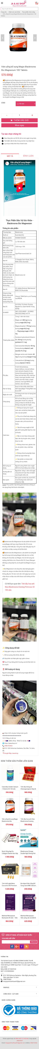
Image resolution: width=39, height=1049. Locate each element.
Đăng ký (33, 942)
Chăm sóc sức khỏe (14, 12)
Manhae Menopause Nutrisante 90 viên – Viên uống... (10, 918)
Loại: (3, 103)
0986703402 (8, 746)
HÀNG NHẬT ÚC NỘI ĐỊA (21, 1038)
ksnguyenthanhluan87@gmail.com (14, 981)
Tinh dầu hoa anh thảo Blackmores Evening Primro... (28, 821)
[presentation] (10, 156)
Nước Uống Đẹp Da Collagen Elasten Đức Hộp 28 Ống (10, 853)
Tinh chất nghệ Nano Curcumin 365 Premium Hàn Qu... (9, 885)
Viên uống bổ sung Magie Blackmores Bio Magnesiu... (10, 821)
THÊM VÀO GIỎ (21, 120)
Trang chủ (3, 12)
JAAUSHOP (19, 1040)
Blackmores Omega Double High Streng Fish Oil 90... (28, 853)
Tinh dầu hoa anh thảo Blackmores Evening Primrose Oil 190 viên (19, 587)
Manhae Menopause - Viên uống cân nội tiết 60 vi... (28, 918)
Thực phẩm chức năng (28, 12)
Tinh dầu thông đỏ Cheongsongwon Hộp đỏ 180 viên (28, 789)
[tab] (10, 156)
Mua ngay (19, 125)
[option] (19, 37)
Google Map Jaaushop (11, 753)
